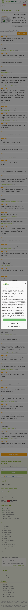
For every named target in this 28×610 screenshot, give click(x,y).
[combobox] (25, 283)
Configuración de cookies (18, 315)
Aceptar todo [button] (14, 320)
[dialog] (14, 305)
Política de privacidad (7, 316)
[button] (14, 326)
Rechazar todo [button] (14, 323)
